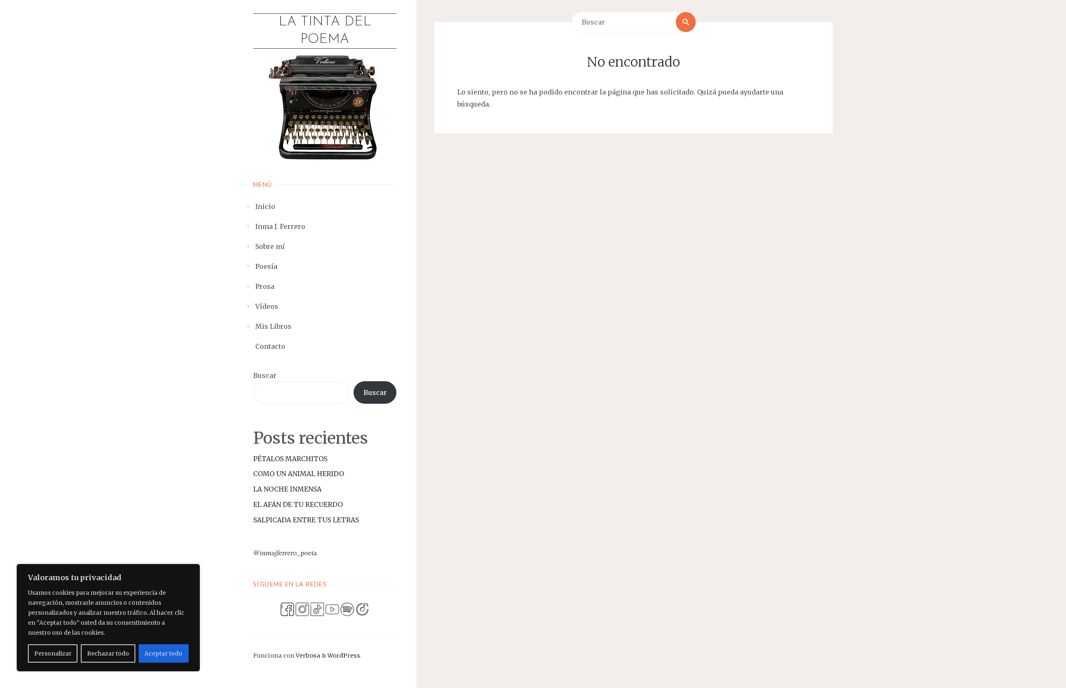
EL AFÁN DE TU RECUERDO (298, 504)
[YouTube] (332, 608)
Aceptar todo (163, 653)
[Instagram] (302, 608)
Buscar (264, 375)
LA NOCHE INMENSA (287, 489)
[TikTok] (317, 608)
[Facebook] (287, 608)
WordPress (343, 655)
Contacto (270, 346)
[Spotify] (347, 608)
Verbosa (307, 655)
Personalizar (53, 653)
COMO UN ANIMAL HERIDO (298, 473)
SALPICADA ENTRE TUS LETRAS (306, 520)
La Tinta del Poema (325, 30)
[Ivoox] (362, 608)
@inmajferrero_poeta (285, 552)
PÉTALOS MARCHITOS (290, 459)
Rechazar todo (108, 653)
